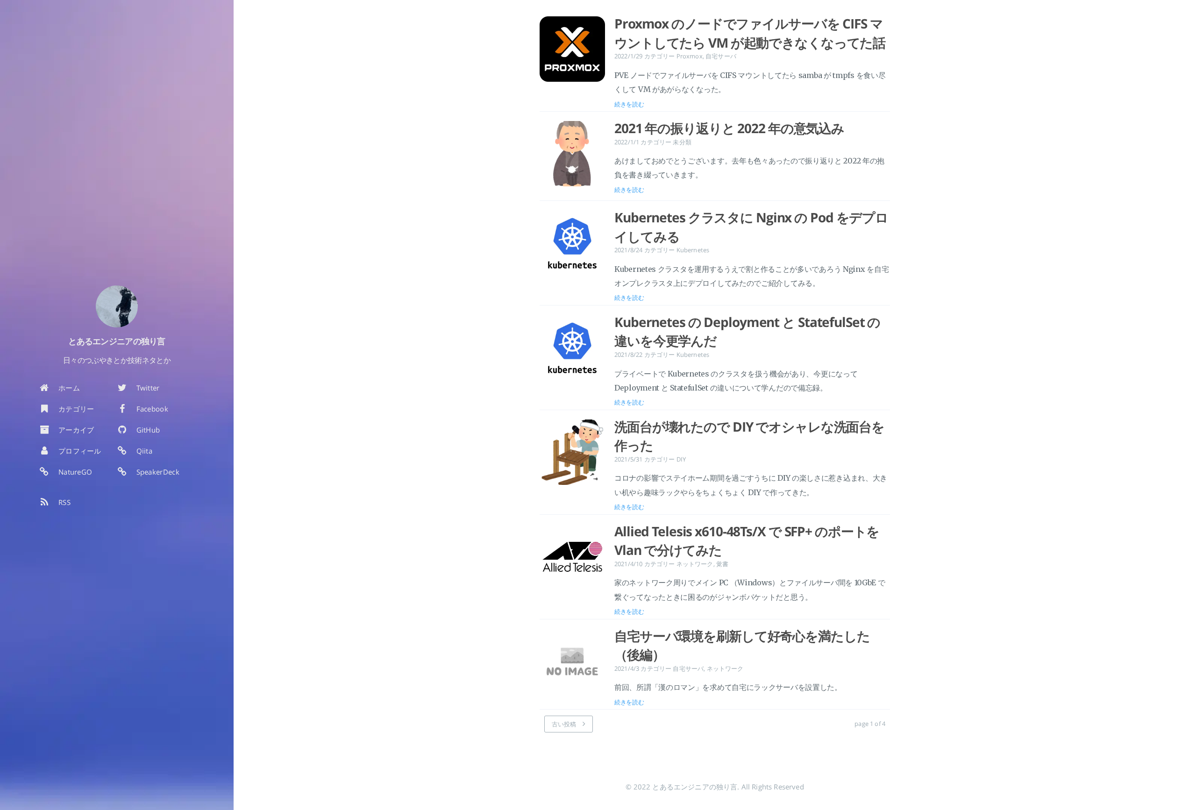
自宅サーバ (720, 56)
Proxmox (689, 56)
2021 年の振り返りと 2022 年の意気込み (729, 128)
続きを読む (629, 104)
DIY (681, 459)
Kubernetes (693, 250)
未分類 (682, 142)
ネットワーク (694, 564)
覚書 (722, 564)
